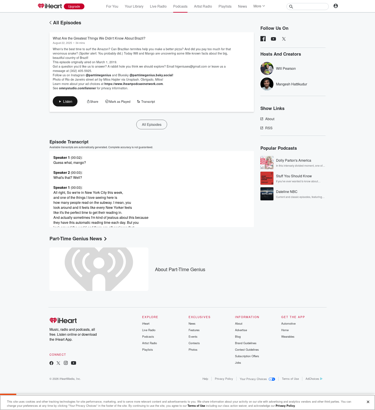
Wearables (287, 336)
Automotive (288, 323)
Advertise (241, 330)
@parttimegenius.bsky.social (151, 75)
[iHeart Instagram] (66, 363)
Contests (194, 343)
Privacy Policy (224, 379)
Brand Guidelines (246, 343)
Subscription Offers (247, 356)
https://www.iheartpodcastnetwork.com (133, 83)
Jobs (238, 362)
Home (285, 330)
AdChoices (312, 379)
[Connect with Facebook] (51, 363)
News (242, 6)
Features (194, 330)
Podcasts (180, 6)
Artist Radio (203, 6)
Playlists (225, 6)
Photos (193, 349)
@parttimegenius (98, 75)
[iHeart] (50, 6)
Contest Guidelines (247, 349)
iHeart (146, 323)
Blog (238, 336)
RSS (269, 127)
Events (193, 336)
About (269, 118)
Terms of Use (290, 379)
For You (112, 6)
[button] (65, 101)
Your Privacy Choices (253, 379)
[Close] (368, 402)
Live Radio (158, 6)
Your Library (134, 6)
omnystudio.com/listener (77, 88)
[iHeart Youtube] (73, 363)
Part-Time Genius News (75, 238)
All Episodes (67, 22)
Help (205, 379)
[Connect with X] (58, 363)
